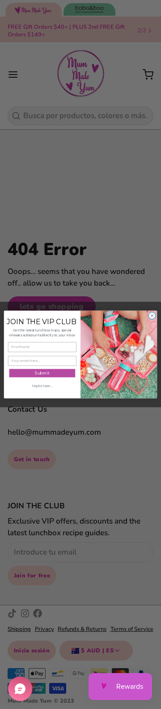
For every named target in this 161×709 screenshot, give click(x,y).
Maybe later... (42, 386)
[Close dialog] (151, 315)
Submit (42, 373)
